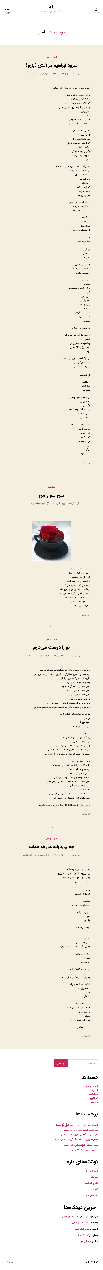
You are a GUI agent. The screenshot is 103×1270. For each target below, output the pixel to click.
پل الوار (83, 805)
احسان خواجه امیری (89, 1125)
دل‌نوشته (62, 1125)
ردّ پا (51, 6)
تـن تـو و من (51, 495)
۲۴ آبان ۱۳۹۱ (58, 655)
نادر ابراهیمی (68, 1145)
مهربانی (94, 1177)
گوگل (72, 1150)
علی (73, 73)
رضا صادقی (93, 1130)
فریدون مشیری (65, 1135)
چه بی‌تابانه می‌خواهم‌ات (51, 846)
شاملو (84, 462)
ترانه (78, 1125)
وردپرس (94, 1102)
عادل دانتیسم (68, 1130)
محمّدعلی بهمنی (62, 1139)
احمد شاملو (45, 805)
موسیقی (79, 1144)
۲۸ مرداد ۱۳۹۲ (58, 73)
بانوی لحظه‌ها (91, 1183)
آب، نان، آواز (92, 1171)
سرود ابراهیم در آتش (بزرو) (51, 65)
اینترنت (94, 1090)
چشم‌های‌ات (92, 1196)
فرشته (71, 503)
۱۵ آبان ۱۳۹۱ (58, 855)
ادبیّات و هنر (92, 1086)
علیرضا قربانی (93, 1134)
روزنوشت (51, 487)
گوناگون (94, 1098)
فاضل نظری (80, 1135)
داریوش (72, 1125)
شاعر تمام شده (82, 1229)
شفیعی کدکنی (77, 1130)
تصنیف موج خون (70, 1216)
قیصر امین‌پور (92, 1139)
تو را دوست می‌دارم (51, 647)
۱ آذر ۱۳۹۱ (57, 503)
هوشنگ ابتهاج (79, 1150)
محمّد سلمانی (77, 1139)
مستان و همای (92, 1145)
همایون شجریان (91, 1149)
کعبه (95, 1189)
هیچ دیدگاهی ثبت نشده (33, 73)
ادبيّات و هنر (51, 57)
